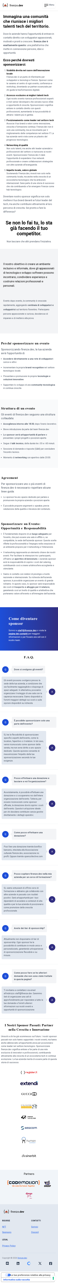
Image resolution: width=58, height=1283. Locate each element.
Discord (35, 1232)
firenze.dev (22, 1258)
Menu (51, 5)
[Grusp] (47, 1183)
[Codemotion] (23, 1183)
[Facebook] (51, 1263)
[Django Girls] (29, 1195)
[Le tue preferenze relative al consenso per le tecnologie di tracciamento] (53, 1278)
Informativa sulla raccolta (16, 1279)
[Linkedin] (18, 1263)
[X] (40, 1263)
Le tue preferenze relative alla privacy (30, 1275)
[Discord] (7, 1263)
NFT (4, 1227)
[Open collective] (29, 1263)
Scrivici (34, 1227)
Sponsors (6, 1232)
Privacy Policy (9, 1246)
